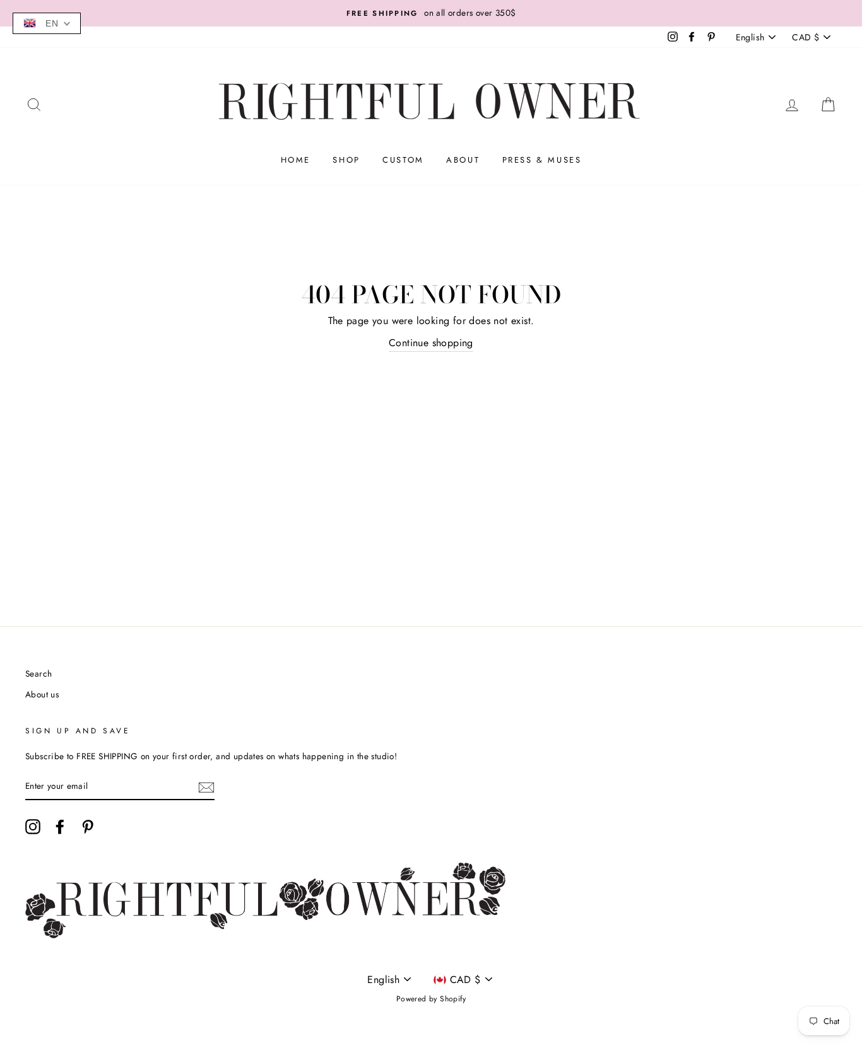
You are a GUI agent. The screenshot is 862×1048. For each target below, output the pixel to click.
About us (42, 694)
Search (38, 673)
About (463, 160)
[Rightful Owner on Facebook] (60, 826)
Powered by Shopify (431, 998)
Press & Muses (542, 160)
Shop (346, 160)
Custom (403, 160)
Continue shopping (431, 342)
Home (295, 160)
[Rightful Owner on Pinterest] (87, 826)
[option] (431, 13)
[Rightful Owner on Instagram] (32, 826)
